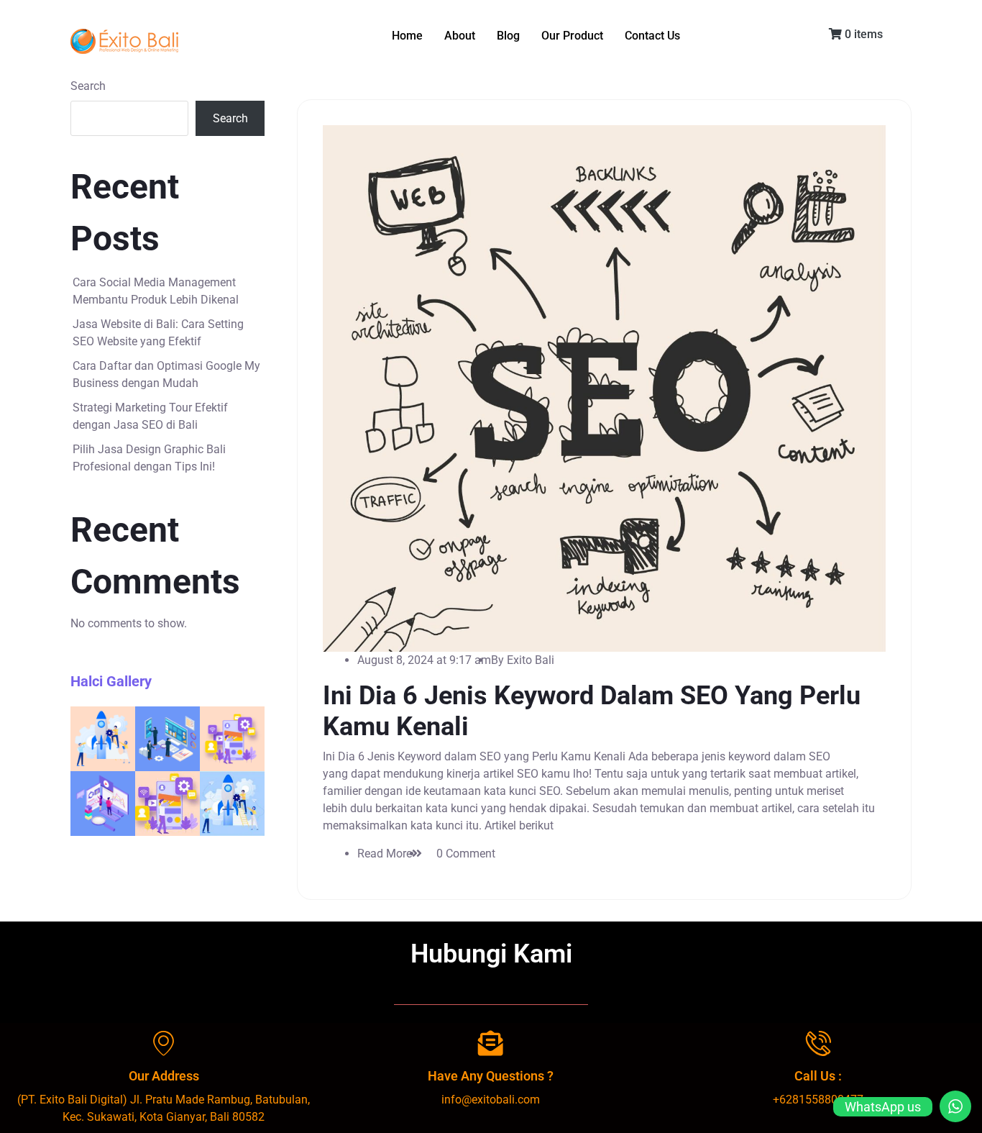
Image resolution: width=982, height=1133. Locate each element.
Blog (508, 35)
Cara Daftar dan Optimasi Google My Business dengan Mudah (166, 374)
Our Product (572, 35)
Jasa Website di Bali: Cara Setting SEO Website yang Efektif (158, 332)
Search (88, 86)
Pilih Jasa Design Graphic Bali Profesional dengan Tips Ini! (149, 457)
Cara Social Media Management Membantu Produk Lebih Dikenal (156, 291)
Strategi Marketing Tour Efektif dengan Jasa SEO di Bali (150, 416)
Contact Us (652, 35)
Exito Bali (530, 660)
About (459, 35)
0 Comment (465, 853)
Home (407, 35)
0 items (862, 34)
